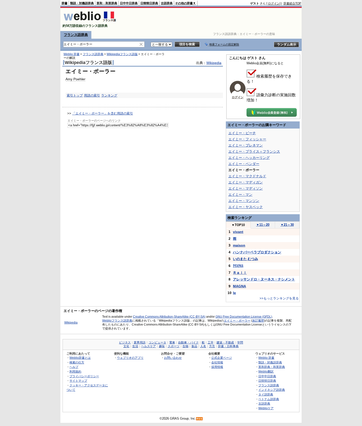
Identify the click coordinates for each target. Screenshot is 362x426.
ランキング (109, 95)
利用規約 (75, 371)
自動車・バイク (188, 342)
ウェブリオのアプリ (130, 357)
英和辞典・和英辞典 (271, 366)
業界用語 (140, 342)
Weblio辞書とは (80, 357)
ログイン (274, 3)
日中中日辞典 (129, 3)
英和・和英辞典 (107, 3)
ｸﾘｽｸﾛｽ (238, 266)
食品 (194, 346)
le (234, 293)
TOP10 (238, 225)
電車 (172, 342)
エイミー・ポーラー (237, 320)
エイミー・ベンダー (243, 164)
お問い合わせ (173, 357)
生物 (185, 346)
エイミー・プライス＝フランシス (254, 151)
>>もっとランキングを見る (279, 298)
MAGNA (239, 286)
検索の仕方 (76, 362)
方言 (212, 346)
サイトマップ (78, 380)
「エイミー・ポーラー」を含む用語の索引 (102, 113)
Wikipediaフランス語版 (122, 54)
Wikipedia (213, 63)
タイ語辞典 (265, 394)
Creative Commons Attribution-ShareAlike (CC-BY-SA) (169, 316)
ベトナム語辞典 (268, 399)
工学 (211, 342)
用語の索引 (92, 95)
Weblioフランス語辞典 (117, 320)
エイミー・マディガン (245, 182)
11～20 (262, 225)
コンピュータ (157, 342)
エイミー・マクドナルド (247, 176)
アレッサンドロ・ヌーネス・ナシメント (264, 279)
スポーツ (174, 346)
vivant (238, 232)
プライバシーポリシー (84, 376)
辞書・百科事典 (228, 346)
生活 (135, 346)
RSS (199, 418)
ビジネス (125, 342)
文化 (126, 346)
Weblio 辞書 (72, 54)
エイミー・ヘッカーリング (249, 158)
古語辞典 (167, 3)
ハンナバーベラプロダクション (257, 252)
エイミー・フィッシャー (247, 139)
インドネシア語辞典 (271, 389)
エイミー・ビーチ (242, 133)
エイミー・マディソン (245, 188)
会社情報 (217, 362)
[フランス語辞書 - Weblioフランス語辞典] (90, 21)
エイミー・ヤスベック (245, 207)
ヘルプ (73, 366)
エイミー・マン (240, 195)
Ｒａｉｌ (240, 273)
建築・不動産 (225, 342)
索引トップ (75, 95)
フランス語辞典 (76, 35)
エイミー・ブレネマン (245, 145)
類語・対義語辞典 (82, 3)
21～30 (287, 225)
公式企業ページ (221, 357)
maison (239, 245)
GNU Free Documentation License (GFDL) (243, 316)
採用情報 (217, 366)
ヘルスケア (148, 346)
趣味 (162, 346)
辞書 (64, 3)
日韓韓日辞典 (149, 3)
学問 (240, 342)
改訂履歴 (258, 320)
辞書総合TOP (292, 3)
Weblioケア (266, 408)
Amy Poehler (75, 79)
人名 (203, 346)
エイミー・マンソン (243, 201)
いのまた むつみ (245, 259)
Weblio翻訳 (266, 371)
